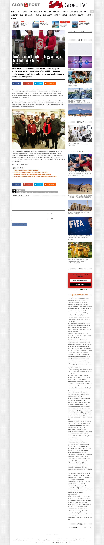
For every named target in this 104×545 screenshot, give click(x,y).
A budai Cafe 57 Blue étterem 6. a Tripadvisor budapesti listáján (79, 84)
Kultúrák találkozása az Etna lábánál (77, 117)
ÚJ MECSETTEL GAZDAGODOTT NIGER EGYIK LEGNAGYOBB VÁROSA (78, 213)
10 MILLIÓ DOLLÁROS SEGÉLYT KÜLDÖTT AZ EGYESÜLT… (84, 23)
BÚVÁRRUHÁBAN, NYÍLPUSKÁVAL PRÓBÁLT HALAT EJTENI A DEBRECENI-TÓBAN (79, 336)
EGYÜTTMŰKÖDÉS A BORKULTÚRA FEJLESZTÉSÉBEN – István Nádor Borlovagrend (79, 101)
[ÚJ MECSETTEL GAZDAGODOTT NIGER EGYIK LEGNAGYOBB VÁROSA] (81, 205)
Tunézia (49, 192)
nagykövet (39, 192)
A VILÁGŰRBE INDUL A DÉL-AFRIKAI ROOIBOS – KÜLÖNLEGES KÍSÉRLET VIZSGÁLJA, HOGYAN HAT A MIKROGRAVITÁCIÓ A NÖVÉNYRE (79, 173)
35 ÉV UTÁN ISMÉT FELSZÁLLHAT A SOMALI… (44, 23)
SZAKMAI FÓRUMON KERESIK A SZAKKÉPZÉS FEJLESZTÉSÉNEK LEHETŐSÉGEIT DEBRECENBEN (77, 467)
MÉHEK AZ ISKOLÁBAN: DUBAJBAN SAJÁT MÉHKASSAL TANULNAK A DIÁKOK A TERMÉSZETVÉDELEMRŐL (78, 261)
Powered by (62, 179)
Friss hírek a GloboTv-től (81, 295)
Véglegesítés (80, 284)
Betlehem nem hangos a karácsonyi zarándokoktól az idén (30, 172)
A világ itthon (21, 190)
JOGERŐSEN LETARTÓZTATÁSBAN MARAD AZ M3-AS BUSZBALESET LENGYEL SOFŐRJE (78, 300)
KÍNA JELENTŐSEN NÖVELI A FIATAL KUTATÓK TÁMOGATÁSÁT (25, 24)
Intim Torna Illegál (22, 192)
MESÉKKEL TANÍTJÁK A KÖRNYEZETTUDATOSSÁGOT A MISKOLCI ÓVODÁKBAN (77, 442)
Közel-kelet (82, 21)
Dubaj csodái (71, 69)
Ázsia (22, 21)
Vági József (17, 63)
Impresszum (48, 535)
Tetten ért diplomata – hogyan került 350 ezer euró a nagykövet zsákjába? (35, 176)
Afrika (42, 21)
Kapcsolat (56, 535)
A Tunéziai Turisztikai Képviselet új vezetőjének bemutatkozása (32, 174)
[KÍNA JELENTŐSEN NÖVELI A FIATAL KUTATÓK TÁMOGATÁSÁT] (16, 24)
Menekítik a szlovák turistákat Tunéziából (26, 170)
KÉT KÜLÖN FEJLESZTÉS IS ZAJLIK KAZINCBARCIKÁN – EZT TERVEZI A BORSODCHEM (78, 394)
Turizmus (54, 192)
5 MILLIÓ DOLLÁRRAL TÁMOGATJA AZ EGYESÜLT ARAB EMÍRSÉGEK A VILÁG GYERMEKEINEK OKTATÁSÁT (79, 237)
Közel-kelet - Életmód (65, 22)
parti (44, 192)
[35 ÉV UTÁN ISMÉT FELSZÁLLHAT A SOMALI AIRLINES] (35, 24)
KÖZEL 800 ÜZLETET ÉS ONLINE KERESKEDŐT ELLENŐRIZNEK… (64, 25)
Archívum (72, 527)
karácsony (31, 192)
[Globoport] (26, 4)
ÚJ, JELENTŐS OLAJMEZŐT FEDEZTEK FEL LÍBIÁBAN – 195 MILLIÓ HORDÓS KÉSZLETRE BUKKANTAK (80, 196)
